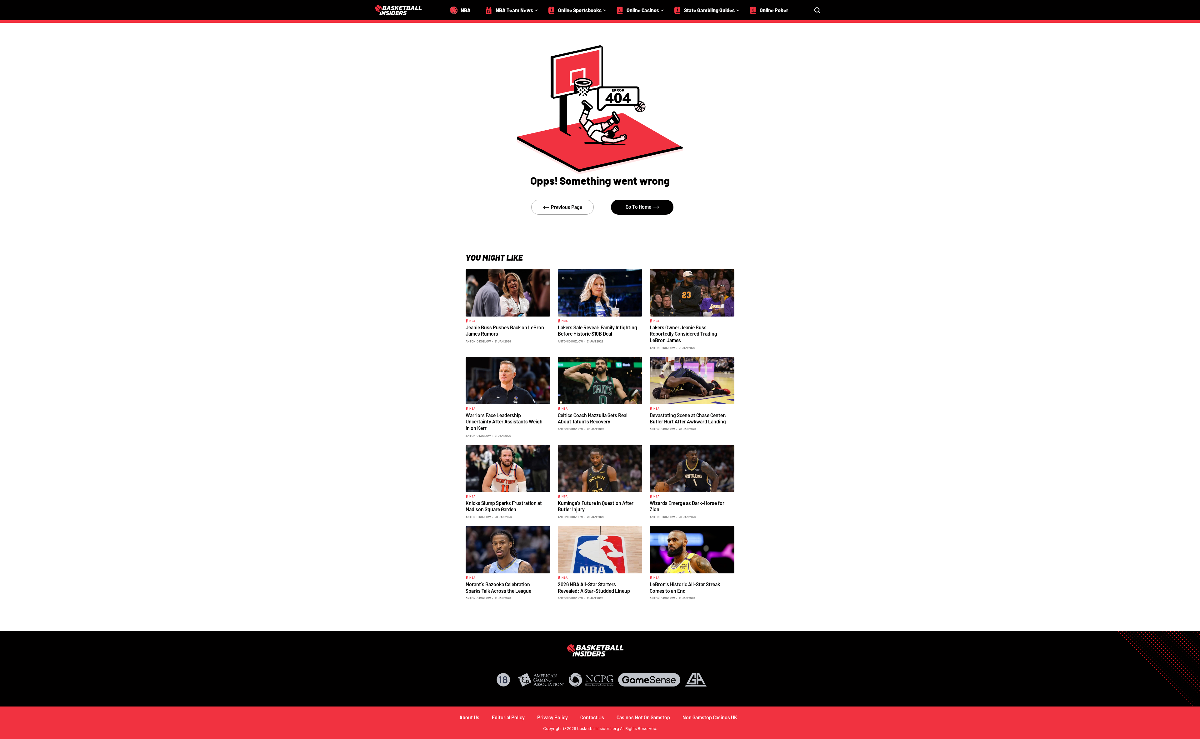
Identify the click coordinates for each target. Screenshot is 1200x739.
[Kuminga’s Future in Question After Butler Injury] (600, 468)
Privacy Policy (552, 717)
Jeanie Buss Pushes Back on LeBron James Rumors (505, 330)
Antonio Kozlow (478, 341)
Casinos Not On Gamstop (643, 717)
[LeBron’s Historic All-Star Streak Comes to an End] (692, 549)
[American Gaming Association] (541, 680)
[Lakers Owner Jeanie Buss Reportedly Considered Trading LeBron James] (692, 292)
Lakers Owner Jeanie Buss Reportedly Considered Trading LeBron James (683, 333)
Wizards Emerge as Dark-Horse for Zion (687, 506)
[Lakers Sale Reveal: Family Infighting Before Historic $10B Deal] (600, 292)
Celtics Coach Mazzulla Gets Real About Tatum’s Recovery (593, 418)
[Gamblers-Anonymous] (696, 680)
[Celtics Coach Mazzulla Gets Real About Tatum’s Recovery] (600, 380)
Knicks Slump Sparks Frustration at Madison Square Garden (504, 506)
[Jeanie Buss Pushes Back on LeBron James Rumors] (508, 292)
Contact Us (592, 717)
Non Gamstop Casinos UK (709, 717)
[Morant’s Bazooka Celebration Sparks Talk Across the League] (508, 549)
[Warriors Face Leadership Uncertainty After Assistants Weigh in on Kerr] (508, 380)
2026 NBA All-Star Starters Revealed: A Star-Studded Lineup (594, 587)
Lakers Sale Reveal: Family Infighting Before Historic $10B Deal (597, 330)
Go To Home (638, 207)
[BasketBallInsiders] (402, 10)
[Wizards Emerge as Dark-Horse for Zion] (692, 468)
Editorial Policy (508, 717)
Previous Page (566, 207)
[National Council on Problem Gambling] (591, 680)
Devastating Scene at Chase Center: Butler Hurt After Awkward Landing (688, 418)
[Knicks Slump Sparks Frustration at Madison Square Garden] (508, 468)
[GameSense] (649, 680)
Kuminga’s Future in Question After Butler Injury (595, 506)
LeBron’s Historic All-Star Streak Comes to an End (685, 587)
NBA (472, 320)
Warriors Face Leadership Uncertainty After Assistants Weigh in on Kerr (504, 421)
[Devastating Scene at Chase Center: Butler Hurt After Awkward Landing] (692, 380)
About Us (469, 717)
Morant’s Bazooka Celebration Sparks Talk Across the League (498, 587)
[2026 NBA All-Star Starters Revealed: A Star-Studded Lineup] (600, 549)
